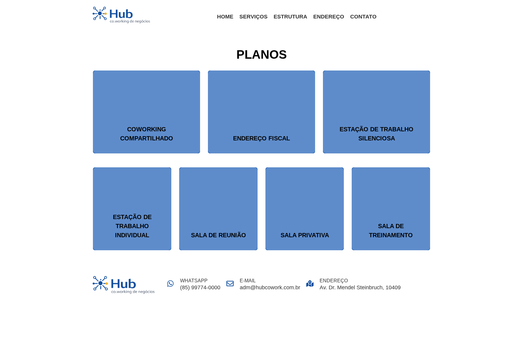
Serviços (253, 17)
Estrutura (290, 17)
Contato (363, 17)
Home (225, 17)
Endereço (328, 17)
